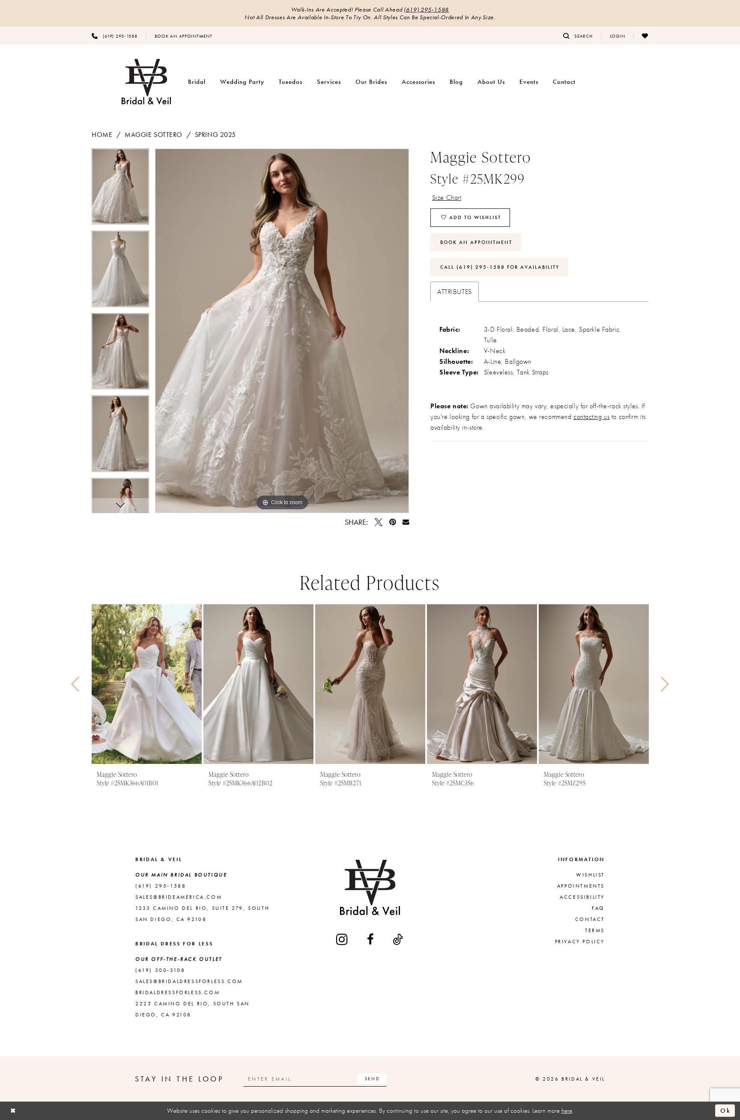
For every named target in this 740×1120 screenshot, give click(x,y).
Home (102, 134)
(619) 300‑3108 (160, 970)
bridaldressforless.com (177, 992)
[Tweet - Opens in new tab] (378, 522)
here (566, 1110)
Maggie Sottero (153, 134)
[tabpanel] (120, 190)
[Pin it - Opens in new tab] (392, 522)
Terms (595, 930)
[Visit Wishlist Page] (645, 35)
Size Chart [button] (447, 197)
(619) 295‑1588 (426, 9)
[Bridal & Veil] (146, 82)
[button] (617, 35)
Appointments (581, 885)
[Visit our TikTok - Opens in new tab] (398, 939)
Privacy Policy (580, 941)
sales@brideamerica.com (178, 897)
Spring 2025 (215, 134)
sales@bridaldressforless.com (189, 981)
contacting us (591, 416)
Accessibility (582, 897)
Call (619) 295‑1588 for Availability (499, 267)
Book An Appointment (476, 242)
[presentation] (147, 684)
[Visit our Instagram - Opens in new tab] (342, 939)
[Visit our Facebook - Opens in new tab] (371, 939)
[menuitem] (114, 35)
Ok (725, 1110)
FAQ (598, 908)
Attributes (454, 291)
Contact (590, 919)
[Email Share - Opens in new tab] (406, 522)
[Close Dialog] (13, 1110)
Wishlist (590, 874)
